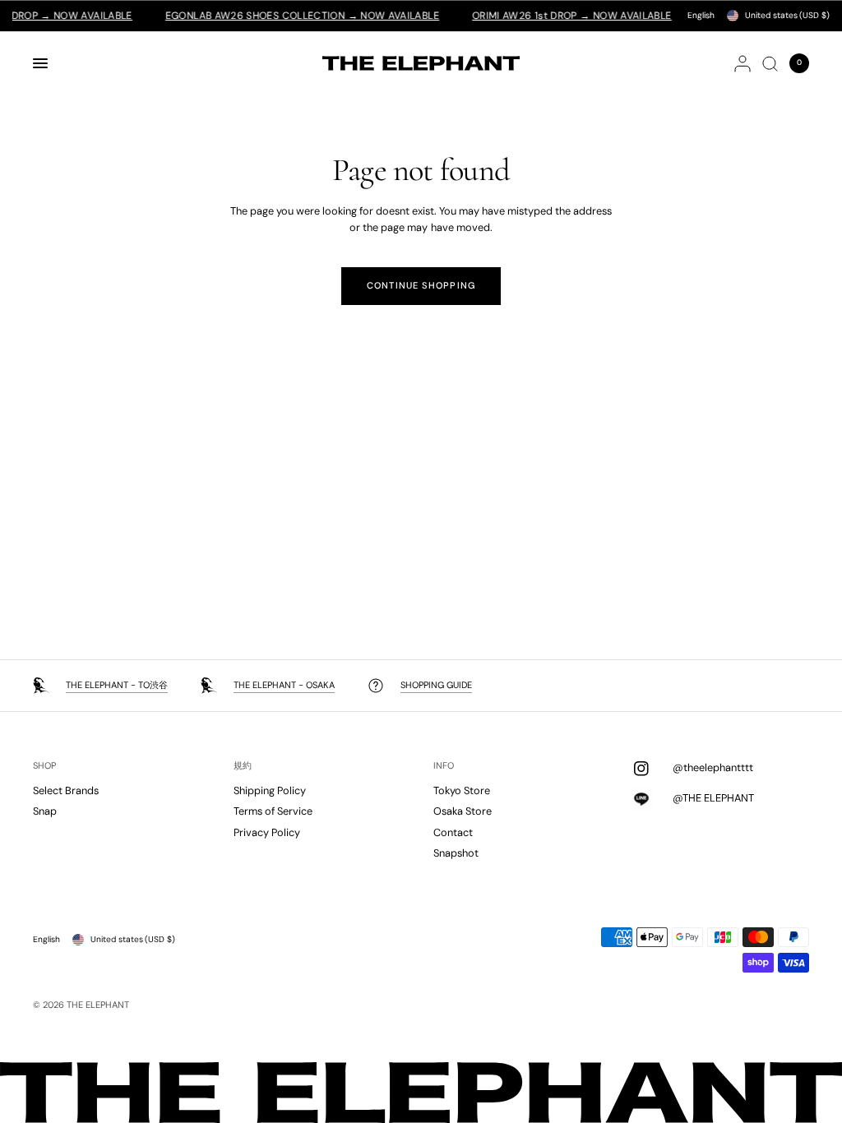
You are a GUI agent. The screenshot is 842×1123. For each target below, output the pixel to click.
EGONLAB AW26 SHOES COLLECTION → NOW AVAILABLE (287, 16)
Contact (453, 832)
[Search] (770, 63)
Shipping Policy (270, 790)
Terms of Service (273, 811)
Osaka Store (462, 811)
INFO (443, 765)
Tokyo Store (461, 790)
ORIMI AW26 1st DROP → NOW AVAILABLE (557, 16)
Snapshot (456, 853)
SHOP (44, 765)
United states (787, 15)
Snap (45, 811)
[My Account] (742, 63)
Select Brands (66, 790)
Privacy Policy (267, 832)
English (701, 15)
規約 (243, 765)
